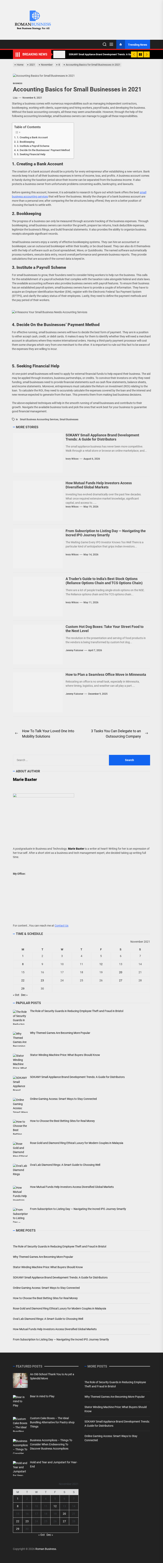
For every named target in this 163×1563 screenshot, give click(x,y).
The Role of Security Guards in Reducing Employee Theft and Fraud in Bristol (59, 1246)
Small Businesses (69, 419)
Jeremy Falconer (74, 650)
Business (17, 83)
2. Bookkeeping (25, 141)
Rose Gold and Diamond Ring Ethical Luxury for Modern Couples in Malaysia (59, 1308)
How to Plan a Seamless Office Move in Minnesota (106, 674)
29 (22, 988)
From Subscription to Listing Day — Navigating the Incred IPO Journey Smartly (106, 533)
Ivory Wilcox (72, 458)
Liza (15, 97)
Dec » (24, 994)
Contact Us (61, 925)
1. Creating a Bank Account (32, 137)
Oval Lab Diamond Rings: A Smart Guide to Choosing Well (48, 1318)
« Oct (16, 994)
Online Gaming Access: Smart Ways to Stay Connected (46, 1287)
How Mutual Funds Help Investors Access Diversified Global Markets (99, 485)
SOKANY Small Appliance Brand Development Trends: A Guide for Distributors (102, 437)
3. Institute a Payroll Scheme (33, 145)
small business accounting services (39, 419)
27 (120, 980)
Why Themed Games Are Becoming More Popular (43, 1256)
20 (120, 972)
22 (22, 980)
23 (42, 980)
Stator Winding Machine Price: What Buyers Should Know (48, 1267)
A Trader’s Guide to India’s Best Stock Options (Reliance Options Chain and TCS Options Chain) (104, 581)
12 (101, 964)
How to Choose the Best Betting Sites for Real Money (45, 1298)
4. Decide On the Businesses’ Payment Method (43, 150)
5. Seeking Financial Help (31, 154)
